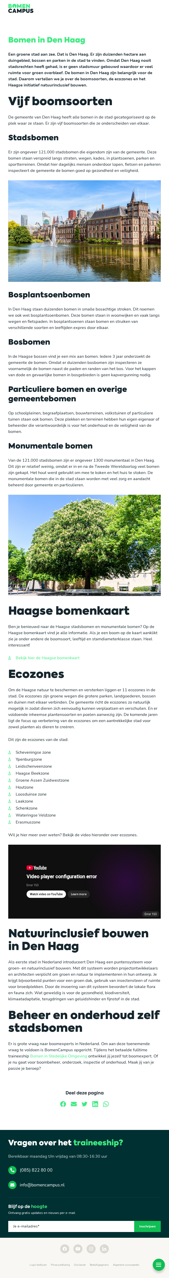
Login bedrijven (38, 1264)
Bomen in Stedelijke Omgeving (58, 1056)
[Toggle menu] (159, 1265)
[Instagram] (91, 1248)
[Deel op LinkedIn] (95, 1104)
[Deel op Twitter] (84, 1104)
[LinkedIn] (104, 1248)
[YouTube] (77, 1248)
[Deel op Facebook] (63, 1104)
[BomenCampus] (20, 8)
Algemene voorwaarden (126, 1264)
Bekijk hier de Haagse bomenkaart (48, 658)
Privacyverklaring (60, 1264)
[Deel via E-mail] (74, 1104)
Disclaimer (80, 1264)
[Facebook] (64, 1248)
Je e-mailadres (26, 1226)
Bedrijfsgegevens (99, 1264)
